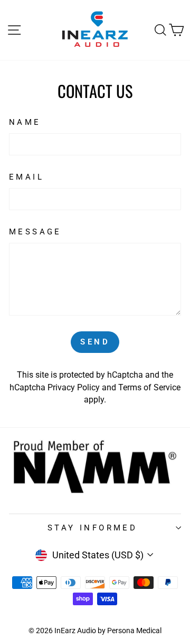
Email (26, 177)
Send (95, 342)
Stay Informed (92, 528)
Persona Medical (134, 630)
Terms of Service (149, 387)
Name (25, 122)
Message (35, 232)
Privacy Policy (74, 387)
